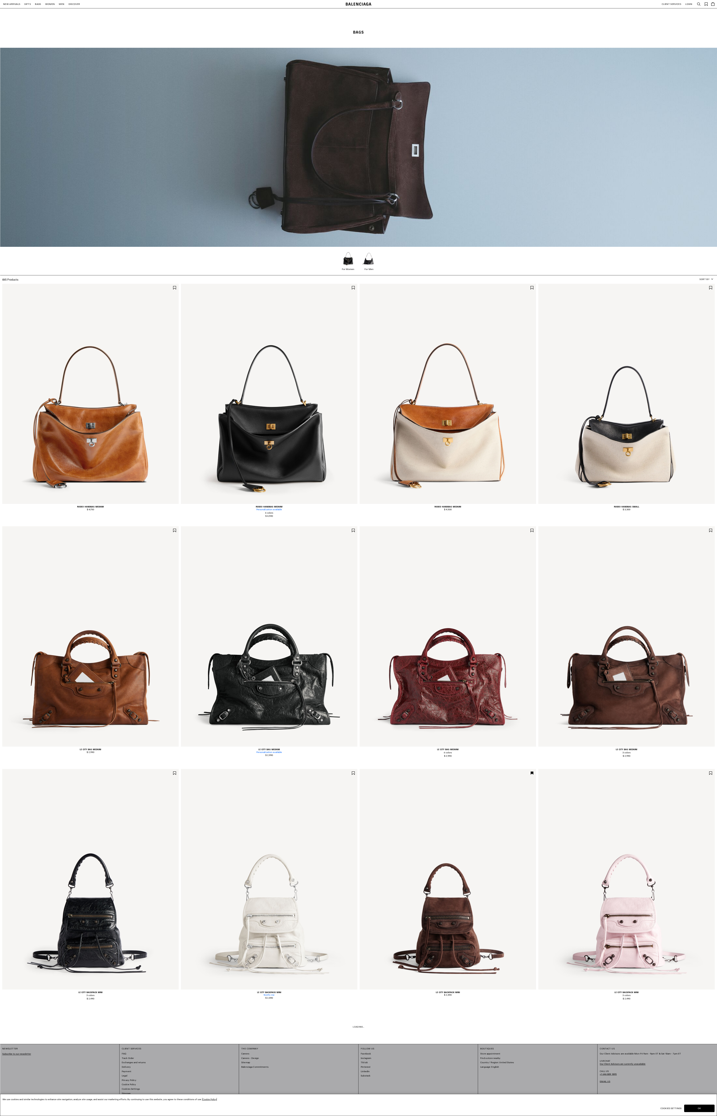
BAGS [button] (38, 4)
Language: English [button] (489, 1066)
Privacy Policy (129, 1080)
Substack (365, 1075)
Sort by (704, 279)
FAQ (124, 1053)
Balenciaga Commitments (255, 1066)
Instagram (366, 1058)
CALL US (608, 1073)
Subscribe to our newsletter (16, 1053)
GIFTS (27, 4)
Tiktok (364, 1062)
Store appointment (490, 1053)
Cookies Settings (131, 1088)
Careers (245, 1053)
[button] (88, 501)
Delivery (126, 1066)
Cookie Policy (129, 1084)
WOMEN (50, 4)
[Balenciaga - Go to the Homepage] (358, 4)
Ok (699, 1108)
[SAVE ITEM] (174, 287)
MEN (61, 4)
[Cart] (713, 4)
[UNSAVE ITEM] (532, 772)
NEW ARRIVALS (11, 4)
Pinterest (365, 1066)
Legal (124, 1075)
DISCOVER (74, 4)
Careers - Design (250, 1058)
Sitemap (126, 1093)
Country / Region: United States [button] (497, 1062)
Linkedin (365, 1071)
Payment (126, 1071)
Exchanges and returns (134, 1062)
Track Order (128, 1058)
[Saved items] (706, 3)
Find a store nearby (490, 1058)
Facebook (366, 1053)
